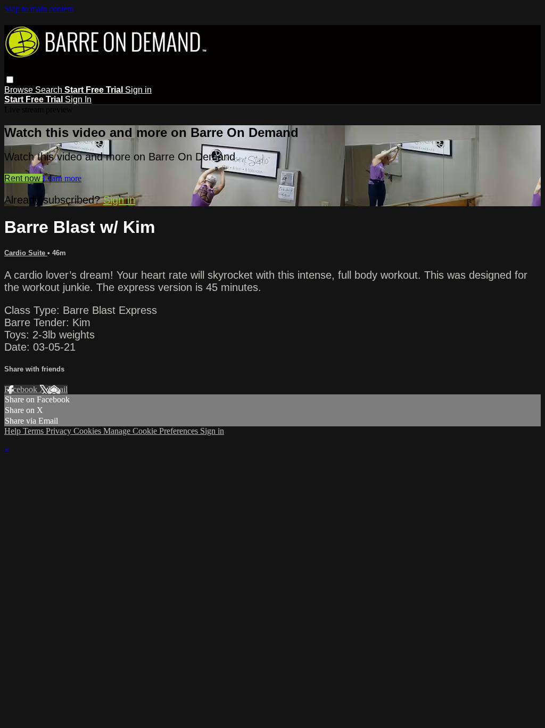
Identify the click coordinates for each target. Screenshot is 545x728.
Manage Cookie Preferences (151, 430)
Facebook (21, 389)
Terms (34, 430)
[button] (9, 79)
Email (58, 389)
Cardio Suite (25, 253)
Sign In (78, 99)
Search (49, 89)
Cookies (88, 430)
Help (13, 430)
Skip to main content (38, 8)
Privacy (59, 430)
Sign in (138, 89)
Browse (19, 89)
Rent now (23, 178)
